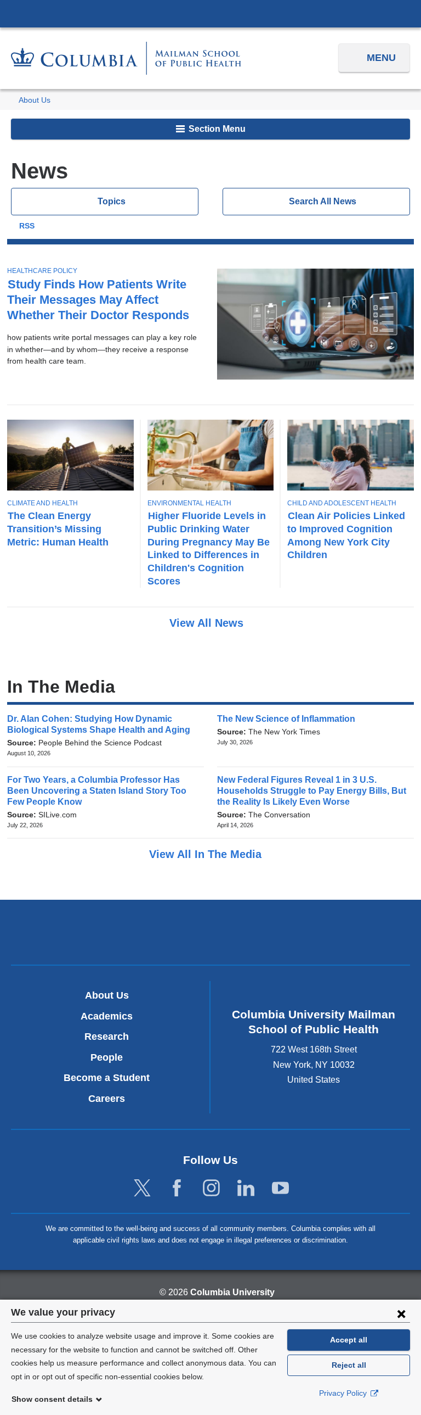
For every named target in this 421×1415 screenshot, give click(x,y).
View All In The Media (207, 854)
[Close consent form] (401, 1313)
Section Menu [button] (216, 128)
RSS (27, 226)
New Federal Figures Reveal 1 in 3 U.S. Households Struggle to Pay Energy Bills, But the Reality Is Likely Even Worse (311, 790)
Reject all (349, 1365)
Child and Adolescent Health (341, 503)
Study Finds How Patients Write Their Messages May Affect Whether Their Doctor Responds (98, 299)
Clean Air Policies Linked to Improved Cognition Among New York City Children (346, 535)
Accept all (348, 1339)
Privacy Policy (344, 1393)
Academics (107, 1016)
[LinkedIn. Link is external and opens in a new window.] (246, 1188)
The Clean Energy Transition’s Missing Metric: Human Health (58, 529)
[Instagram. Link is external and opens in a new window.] (211, 1188)
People (106, 1057)
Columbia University (232, 1292)
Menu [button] (381, 57)
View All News (208, 623)
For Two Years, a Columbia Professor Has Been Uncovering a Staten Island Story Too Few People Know (96, 790)
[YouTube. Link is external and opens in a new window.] (280, 1188)
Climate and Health (42, 503)
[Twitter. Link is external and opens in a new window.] (142, 1188)
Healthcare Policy (42, 271)
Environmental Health (189, 503)
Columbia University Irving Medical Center (210, 13)
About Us (34, 100)
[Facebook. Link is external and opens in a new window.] (177, 1188)
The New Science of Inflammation (289, 718)
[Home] (126, 58)
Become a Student (107, 1077)
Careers (106, 1098)
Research (106, 1036)
